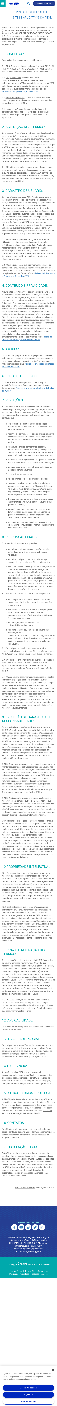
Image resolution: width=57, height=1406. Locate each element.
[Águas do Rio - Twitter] (35, 1227)
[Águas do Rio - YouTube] (21, 1227)
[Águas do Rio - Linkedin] (42, 1227)
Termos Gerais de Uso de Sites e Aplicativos (29, 1271)
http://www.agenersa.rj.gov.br (28, 1251)
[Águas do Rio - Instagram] (28, 1227)
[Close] (53, 1370)
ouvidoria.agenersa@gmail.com (28, 1249)
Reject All (28, 1395)
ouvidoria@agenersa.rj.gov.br (28, 1246)
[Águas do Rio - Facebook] (14, 1227)
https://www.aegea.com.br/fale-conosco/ (20, 92)
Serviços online (44, 3)
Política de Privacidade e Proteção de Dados (28, 1274)
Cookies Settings (28, 1401)
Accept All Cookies (28, 1388)
